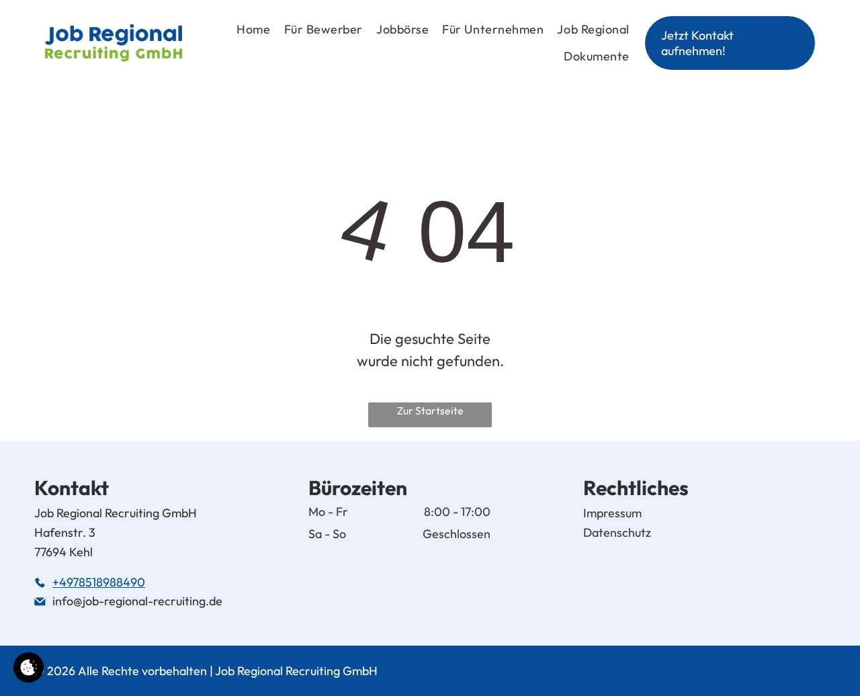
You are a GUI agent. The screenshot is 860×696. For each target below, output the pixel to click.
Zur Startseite (430, 410)
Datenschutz (617, 532)
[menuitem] (246, 29)
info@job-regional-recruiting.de (137, 601)
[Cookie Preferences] (28, 667)
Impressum (612, 513)
